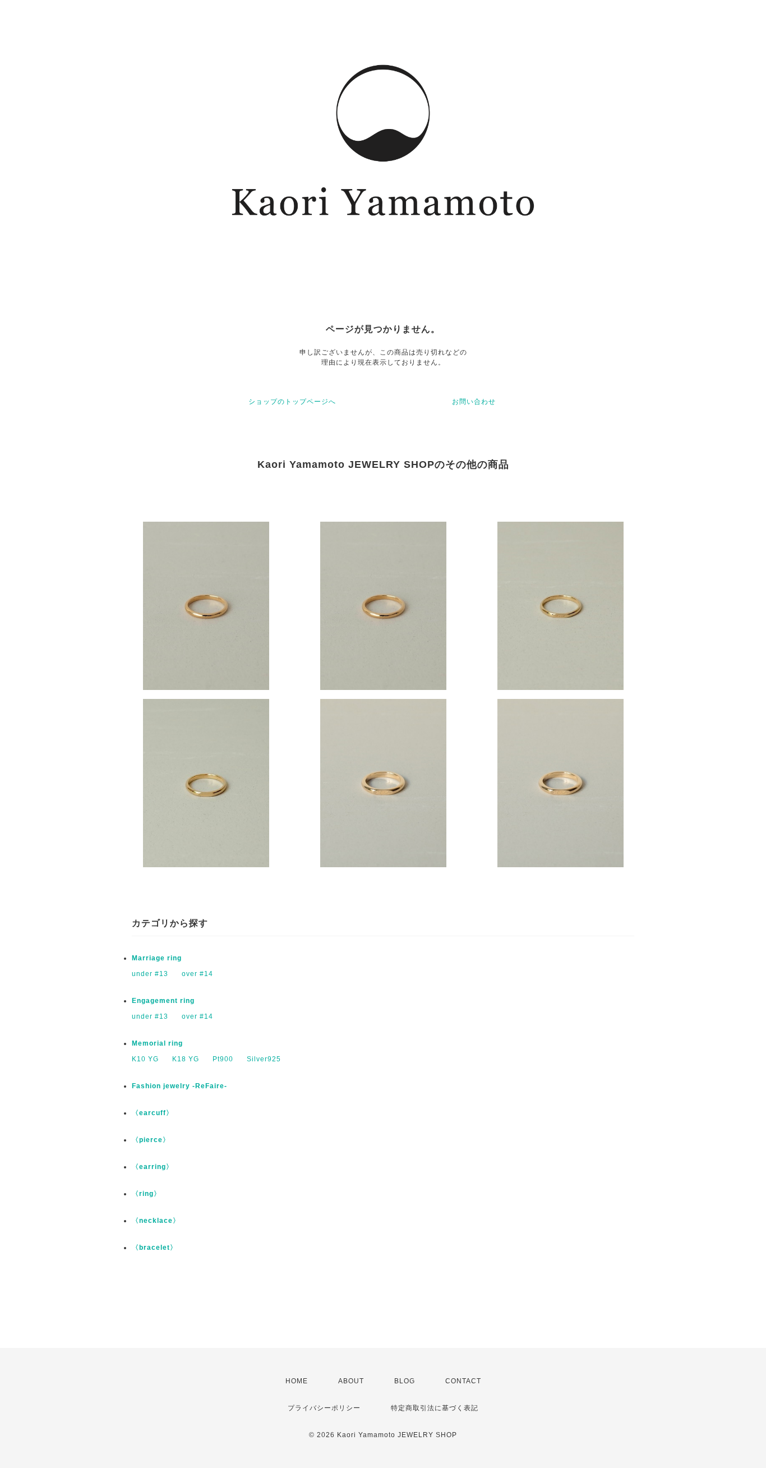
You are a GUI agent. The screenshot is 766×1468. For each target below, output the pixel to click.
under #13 (150, 974)
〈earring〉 (152, 1167)
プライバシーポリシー (324, 1408)
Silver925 (264, 1059)
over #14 (197, 974)
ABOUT (351, 1381)
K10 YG (145, 1059)
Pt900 (223, 1059)
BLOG (404, 1381)
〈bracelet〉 (154, 1247)
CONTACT (463, 1381)
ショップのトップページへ (292, 402)
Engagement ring (163, 1001)
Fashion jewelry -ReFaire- (179, 1086)
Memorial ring (157, 1043)
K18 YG (185, 1059)
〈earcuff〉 (152, 1113)
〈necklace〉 (156, 1221)
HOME (296, 1381)
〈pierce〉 (151, 1140)
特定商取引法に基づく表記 (434, 1408)
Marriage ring (157, 958)
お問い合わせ (474, 402)
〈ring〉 (146, 1194)
